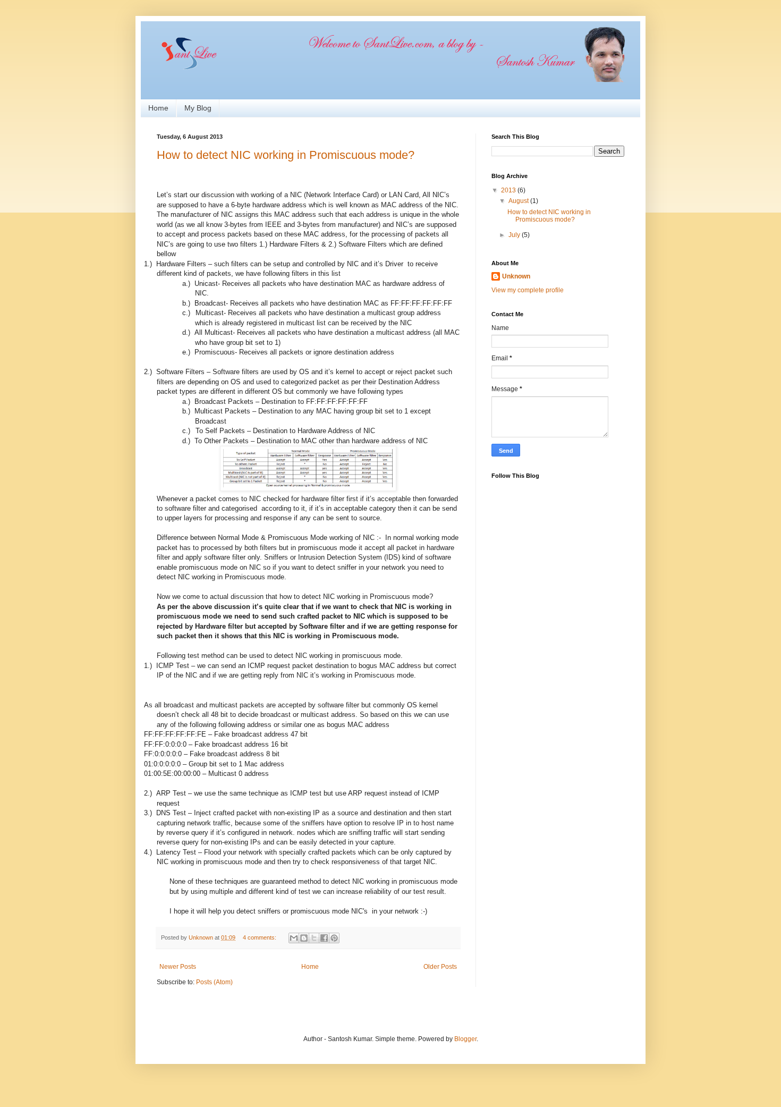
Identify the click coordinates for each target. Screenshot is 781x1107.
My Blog (197, 108)
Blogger (465, 1039)
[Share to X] (314, 938)
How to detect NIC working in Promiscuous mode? (285, 155)
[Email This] (293, 938)
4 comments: (260, 937)
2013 (509, 190)
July (515, 235)
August (519, 201)
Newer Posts (177, 966)
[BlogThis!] (304, 938)
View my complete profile (527, 290)
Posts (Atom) (214, 982)
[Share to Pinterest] (334, 938)
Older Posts (440, 966)
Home (158, 108)
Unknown (516, 276)
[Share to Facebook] (324, 938)
